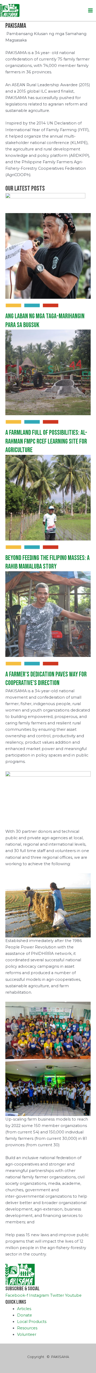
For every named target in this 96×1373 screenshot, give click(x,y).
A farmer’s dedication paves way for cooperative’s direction (46, 678)
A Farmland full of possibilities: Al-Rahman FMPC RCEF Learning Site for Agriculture (46, 441)
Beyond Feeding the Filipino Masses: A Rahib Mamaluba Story (47, 562)
